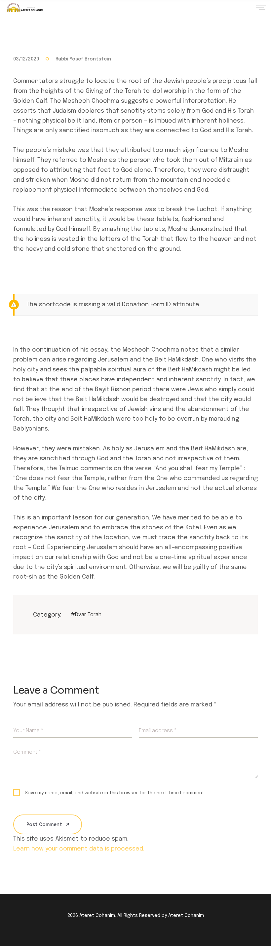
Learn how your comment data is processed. (78, 849)
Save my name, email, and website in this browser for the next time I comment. (115, 793)
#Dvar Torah (86, 615)
